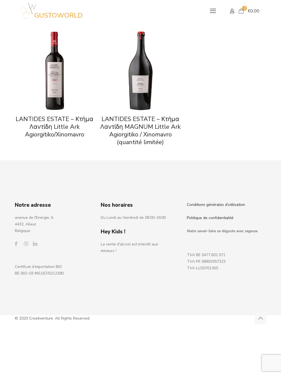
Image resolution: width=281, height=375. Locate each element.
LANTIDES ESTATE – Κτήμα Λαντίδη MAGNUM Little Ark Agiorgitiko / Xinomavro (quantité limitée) (140, 130)
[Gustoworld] (51, 11)
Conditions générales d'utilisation (216, 204)
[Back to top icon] (260, 318)
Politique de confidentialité (210, 217)
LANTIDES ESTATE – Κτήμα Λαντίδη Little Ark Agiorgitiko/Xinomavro (54, 127)
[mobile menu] (213, 11)
